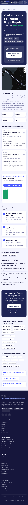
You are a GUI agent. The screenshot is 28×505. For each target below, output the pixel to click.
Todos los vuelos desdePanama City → (12, 400)
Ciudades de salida (6, 474)
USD (20, 2)
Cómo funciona (5, 496)
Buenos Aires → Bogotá (8, 364)
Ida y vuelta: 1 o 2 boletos (7, 485)
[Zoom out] (25, 71)
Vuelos (3, 9)
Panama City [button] (11, 71)
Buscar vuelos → (13, 319)
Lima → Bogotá (6, 339)
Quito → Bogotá (6, 342)
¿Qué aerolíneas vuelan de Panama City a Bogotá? (12, 291)
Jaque (20, 372)
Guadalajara (12, 379)
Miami (21, 376)
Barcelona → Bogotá (7, 345)
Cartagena (4, 438)
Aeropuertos (4, 481)
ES (15, 2)
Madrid (3, 444)
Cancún (4, 379)
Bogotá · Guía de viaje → (10, 394)
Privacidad (4, 502)
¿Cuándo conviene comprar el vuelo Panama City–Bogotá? (12, 296)
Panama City (9, 9)
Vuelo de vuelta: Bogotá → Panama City (14, 41)
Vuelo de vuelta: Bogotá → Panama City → (11, 389)
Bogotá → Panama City (7, 455)
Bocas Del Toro (6, 372)
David (14, 372)
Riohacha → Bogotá (7, 355)
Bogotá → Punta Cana (6, 459)
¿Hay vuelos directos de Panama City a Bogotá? (13, 286)
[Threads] (9, 430)
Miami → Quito (5, 465)
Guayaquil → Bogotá (18, 339)
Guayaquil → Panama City (7, 457)
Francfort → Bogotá (7, 361)
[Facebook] (6, 430)
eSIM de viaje (4, 489)
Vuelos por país (5, 477)
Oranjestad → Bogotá (8, 348)
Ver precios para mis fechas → (14, 54)
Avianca (4, 255)
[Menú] (25, 2)
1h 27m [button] (13, 79)
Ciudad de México (7, 382)
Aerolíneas (4, 479)
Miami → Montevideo (6, 463)
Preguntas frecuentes (6, 498)
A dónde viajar (4, 472)
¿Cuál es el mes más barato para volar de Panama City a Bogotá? (13, 277)
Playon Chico (5, 376)
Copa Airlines (12, 255)
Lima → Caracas (5, 461)
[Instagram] (2, 430)
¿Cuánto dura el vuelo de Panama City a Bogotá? (13, 282)
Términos (3, 500)
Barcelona (14, 376)
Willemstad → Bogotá (8, 351)
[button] (5, 71)
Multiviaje (3, 487)
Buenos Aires (4, 448)
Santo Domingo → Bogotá (9, 358)
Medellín (16, 382)
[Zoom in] (25, 69)
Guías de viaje (4, 483)
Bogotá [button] (19, 84)
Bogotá (15, 9)
